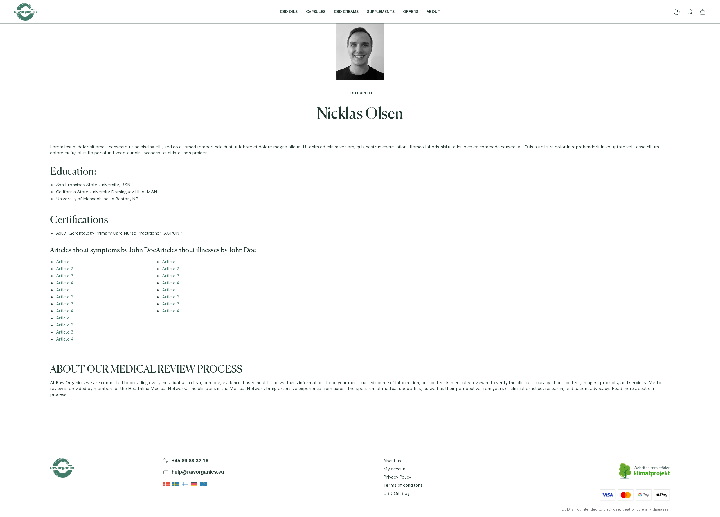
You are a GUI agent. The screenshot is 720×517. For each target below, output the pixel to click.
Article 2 (64, 269)
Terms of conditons (403, 485)
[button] (433, 12)
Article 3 (64, 276)
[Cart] (702, 12)
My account (395, 469)
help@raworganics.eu (198, 472)
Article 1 (64, 262)
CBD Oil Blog (396, 493)
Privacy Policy (397, 477)
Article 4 (64, 283)
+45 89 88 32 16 (190, 460)
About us (392, 461)
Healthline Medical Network (157, 388)
